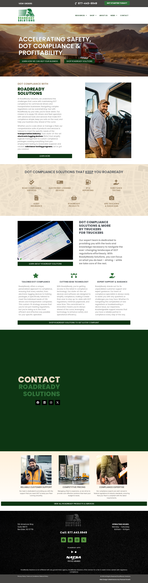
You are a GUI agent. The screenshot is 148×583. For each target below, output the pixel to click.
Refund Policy (44, 576)
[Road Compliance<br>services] (31, 182)
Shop (92, 15)
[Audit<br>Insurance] (36, 197)
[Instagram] (51, 402)
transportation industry (29, 133)
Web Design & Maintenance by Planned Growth (115, 579)
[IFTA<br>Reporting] (88, 182)
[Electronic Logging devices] (59, 182)
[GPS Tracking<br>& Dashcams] (111, 197)
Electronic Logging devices (60, 189)
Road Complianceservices (31, 189)
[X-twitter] (57, 402)
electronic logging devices (30, 136)
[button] (81, 15)
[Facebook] (37, 402)
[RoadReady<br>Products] (74, 197)
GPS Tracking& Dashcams (111, 204)
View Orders (25, 3)
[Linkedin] (44, 402)
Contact (124, 15)
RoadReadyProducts (74, 204)
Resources (80, 15)
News (113, 15)
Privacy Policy (22, 576)
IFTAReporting (88, 189)
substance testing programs (38, 146)
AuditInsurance (36, 204)
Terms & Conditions (33, 576)
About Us (103, 15)
